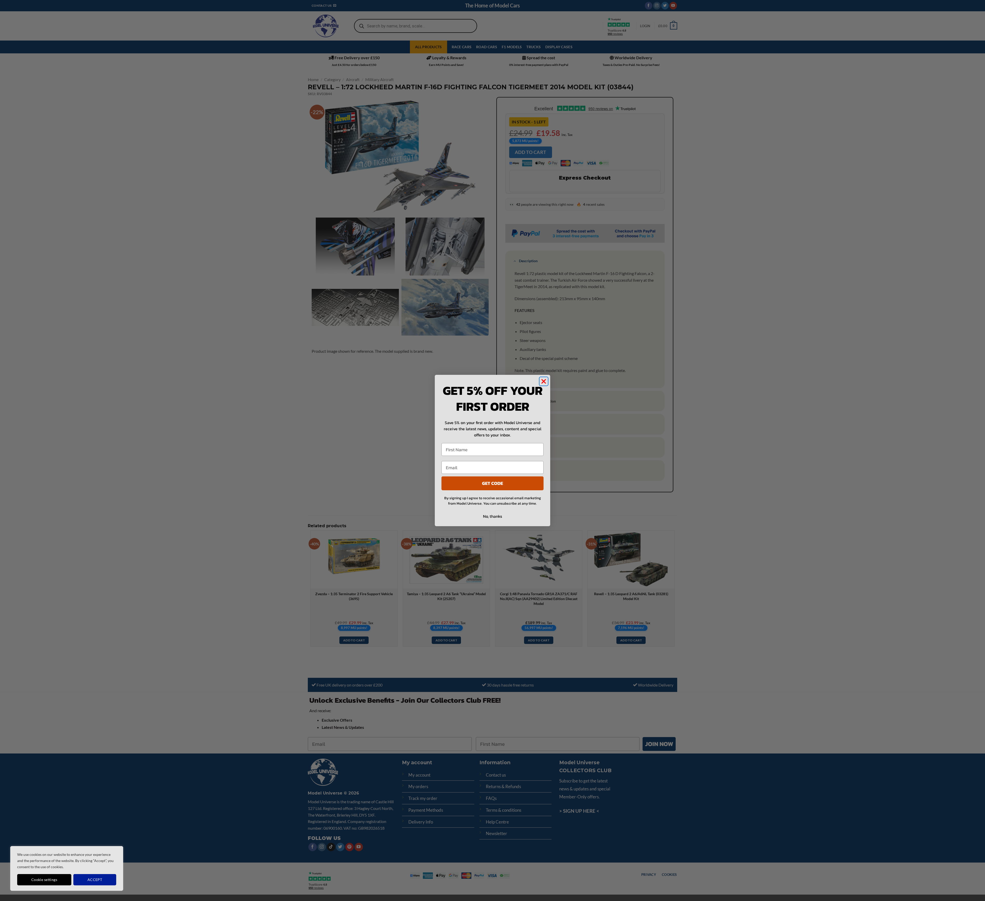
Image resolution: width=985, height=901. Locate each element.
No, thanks (492, 516)
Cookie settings (44, 879)
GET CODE (492, 483)
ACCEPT (94, 879)
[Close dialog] (543, 381)
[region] (66, 868)
